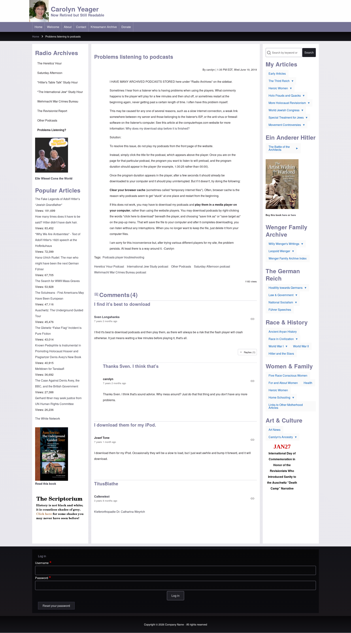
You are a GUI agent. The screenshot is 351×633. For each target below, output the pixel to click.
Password (41, 578)
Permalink (175, 319)
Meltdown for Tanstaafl (49, 369)
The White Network (47, 418)
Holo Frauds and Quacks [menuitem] (283, 96)
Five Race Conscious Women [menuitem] (288, 375)
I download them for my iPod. (125, 425)
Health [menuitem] (308, 383)
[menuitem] (38, 27)
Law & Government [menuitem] (279, 296)
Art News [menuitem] (274, 429)
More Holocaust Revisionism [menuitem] (286, 104)
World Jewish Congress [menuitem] (282, 111)
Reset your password (56, 606)
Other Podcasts (181, 266)
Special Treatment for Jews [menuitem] (285, 118)
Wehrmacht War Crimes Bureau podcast (120, 272)
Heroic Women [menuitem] (277, 89)
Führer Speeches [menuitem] (280, 309)
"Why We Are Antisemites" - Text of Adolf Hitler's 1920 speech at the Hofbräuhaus (57, 240)
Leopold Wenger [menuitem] (278, 252)
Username (42, 563)
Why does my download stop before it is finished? (158, 128)
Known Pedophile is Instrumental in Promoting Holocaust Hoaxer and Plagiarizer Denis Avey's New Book (58, 351)
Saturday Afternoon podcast (212, 266)
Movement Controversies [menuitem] (283, 125)
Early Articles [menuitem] (277, 73)
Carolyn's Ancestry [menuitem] (279, 438)
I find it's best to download (122, 304)
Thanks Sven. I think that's (130, 366)
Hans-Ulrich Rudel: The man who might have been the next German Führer (57, 263)
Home (35, 36)
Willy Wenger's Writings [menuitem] (282, 244)
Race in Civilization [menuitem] (280, 340)
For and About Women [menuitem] (283, 383)
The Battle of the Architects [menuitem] (278, 149)
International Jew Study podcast (147, 266)
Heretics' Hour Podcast (109, 266)
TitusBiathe (106, 483)
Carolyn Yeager (75, 9)
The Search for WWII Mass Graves (57, 281)
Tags (97, 257)
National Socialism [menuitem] (279, 303)
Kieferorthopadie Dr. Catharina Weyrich (119, 511)
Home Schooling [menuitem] (278, 398)
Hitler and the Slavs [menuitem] (281, 353)
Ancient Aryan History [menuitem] (283, 331)
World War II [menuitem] (301, 346)
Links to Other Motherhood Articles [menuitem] (286, 406)
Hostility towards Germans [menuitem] (284, 288)
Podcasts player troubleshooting (123, 257)
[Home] (39, 11)
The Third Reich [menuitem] (278, 82)
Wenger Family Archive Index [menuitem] (288, 258)
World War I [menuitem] (275, 347)
